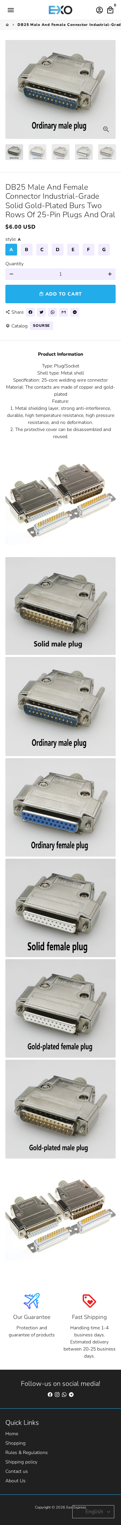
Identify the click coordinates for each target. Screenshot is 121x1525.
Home (11, 1434)
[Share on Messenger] (74, 312)
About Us (15, 1481)
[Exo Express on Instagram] (57, 1395)
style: (13, 239)
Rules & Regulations (26, 1452)
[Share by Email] (63, 312)
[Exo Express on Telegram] (71, 1395)
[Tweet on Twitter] (41, 312)
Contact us (16, 1471)
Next (110, 89)
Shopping (15, 1443)
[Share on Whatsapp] (52, 312)
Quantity (14, 264)
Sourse (41, 325)
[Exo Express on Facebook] (50, 1395)
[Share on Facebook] (30, 312)
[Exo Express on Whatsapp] (64, 1395)
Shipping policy (21, 1462)
